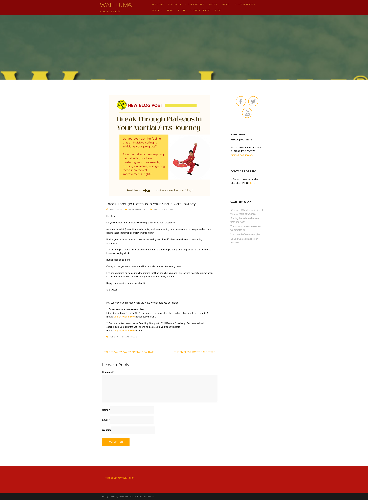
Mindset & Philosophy (164, 209)
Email (106, 420)
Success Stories (245, 4)
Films (170, 10)
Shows (213, 4)
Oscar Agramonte (137, 209)
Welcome (158, 4)
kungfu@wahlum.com (124, 316)
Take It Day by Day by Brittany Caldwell (130, 352)
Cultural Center (200, 10)
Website (106, 430)
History (226, 4)
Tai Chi (182, 10)
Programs (174, 4)
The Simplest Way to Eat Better (194, 352)
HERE (251, 183)
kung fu (114, 337)
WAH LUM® (116, 5)
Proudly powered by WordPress (115, 496)
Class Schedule (194, 4)
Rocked (140, 496)
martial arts (125, 337)
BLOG (218, 10)
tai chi (135, 337)
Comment (108, 372)
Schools (157, 10)
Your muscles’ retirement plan (245, 234)
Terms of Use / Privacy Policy (119, 478)
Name (106, 410)
